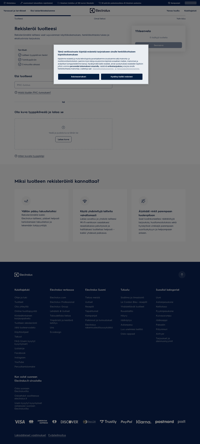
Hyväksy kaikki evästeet (122, 77)
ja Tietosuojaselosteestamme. (127, 69)
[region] (101, 64)
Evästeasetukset (78, 77)
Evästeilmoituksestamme (103, 69)
